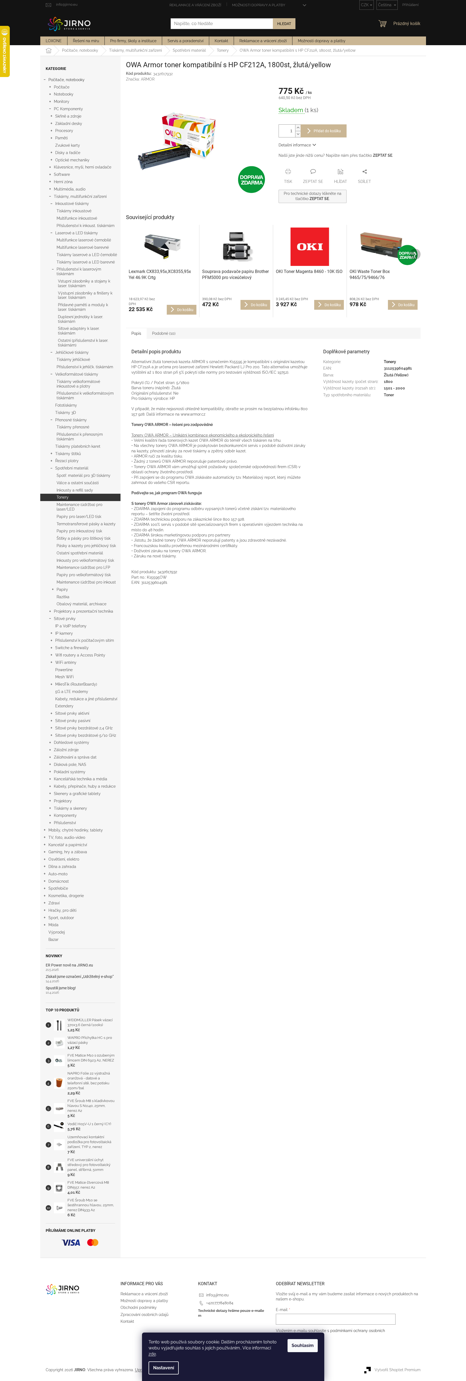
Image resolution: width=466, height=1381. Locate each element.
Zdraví (54, 903)
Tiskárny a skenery (70, 808)
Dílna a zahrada (62, 866)
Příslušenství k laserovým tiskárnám (79, 271)
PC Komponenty (68, 109)
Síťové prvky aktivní (72, 713)
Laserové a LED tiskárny (76, 233)
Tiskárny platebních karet (77, 446)
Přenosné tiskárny (71, 420)
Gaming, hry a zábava (67, 852)
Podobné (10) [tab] (163, 333)
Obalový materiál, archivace (81, 604)
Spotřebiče (58, 888)
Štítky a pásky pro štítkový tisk (83, 538)
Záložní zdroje (66, 750)
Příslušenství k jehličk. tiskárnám (85, 367)
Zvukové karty (67, 145)
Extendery (64, 706)
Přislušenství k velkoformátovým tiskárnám (85, 395)
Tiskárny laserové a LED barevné (86, 262)
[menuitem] (53, 40)
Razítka (63, 597)
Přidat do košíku (327, 131)
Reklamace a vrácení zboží (195, 5)
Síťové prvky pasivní (72, 721)
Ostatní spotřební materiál (80, 553)
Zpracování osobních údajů (144, 1314)
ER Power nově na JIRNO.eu (69, 965)
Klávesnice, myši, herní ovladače (82, 167)
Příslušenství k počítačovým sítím (84, 640)
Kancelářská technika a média (80, 779)
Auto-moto (57, 874)
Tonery (63, 497)
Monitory (61, 101)
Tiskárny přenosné (73, 427)
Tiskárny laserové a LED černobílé (87, 255)
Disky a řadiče (67, 153)
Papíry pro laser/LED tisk (79, 516)
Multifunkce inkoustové (77, 218)
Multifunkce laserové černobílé (84, 240)
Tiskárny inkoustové (74, 211)
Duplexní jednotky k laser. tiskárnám (80, 319)
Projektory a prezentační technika (83, 611)
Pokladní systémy (69, 772)
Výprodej (56, 932)
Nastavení (163, 1367)
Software (62, 174)
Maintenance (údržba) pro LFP (83, 567)
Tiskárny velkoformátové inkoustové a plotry (78, 383)
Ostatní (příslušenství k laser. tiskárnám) (83, 342)
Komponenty (65, 815)
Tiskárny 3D (65, 412)
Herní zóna (63, 182)
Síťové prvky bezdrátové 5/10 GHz (85, 735)
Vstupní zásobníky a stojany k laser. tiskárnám (84, 283)
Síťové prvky (65, 618)
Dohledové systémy (71, 742)
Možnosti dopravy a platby (258, 5)
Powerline (64, 670)
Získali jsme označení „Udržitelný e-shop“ (80, 977)
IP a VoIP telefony (71, 626)
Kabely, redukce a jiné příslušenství (86, 699)
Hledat (284, 24)
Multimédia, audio (69, 189)
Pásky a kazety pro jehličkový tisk (86, 546)
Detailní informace (295, 145)
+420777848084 (219, 1303)
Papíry (62, 589)
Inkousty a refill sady (75, 490)
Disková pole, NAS (70, 764)
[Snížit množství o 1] (298, 134)
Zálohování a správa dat (75, 757)
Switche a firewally (72, 648)
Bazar (53, 939)
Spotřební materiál (71, 468)
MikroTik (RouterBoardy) (76, 684)
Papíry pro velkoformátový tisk (84, 575)
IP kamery (64, 633)
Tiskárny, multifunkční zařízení (80, 196)
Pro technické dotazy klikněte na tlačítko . (312, 196)
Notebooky (63, 94)
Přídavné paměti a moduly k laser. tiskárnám (83, 307)
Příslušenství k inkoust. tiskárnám (86, 225)
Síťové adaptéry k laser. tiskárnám (79, 330)
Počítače (61, 87)
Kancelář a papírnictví (67, 845)
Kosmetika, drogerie (66, 896)
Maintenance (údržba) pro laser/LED (79, 506)
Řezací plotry (67, 461)
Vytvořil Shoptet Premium (398, 1369)
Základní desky (68, 123)
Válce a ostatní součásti (78, 483)
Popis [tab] (136, 333)
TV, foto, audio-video (66, 837)
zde (152, 1354)
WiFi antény (65, 662)
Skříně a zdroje (68, 116)
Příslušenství (65, 823)
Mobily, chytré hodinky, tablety (75, 830)
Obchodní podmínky (139, 1307)
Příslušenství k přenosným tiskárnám (80, 436)
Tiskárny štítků (68, 454)
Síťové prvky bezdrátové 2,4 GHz (84, 728)
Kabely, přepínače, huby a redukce (85, 786)
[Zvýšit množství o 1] (298, 128)
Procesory (64, 130)
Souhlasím (303, 1345)
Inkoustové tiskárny (72, 203)
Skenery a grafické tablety (77, 793)
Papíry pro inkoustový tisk (79, 531)
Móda (53, 925)
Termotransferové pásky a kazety (86, 524)
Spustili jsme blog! (61, 988)
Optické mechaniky (72, 160)
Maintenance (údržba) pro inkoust (86, 582)
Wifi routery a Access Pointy (80, 655)
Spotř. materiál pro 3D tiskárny (83, 475)
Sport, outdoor (61, 918)
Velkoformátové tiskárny (76, 374)
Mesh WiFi (64, 677)
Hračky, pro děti (62, 910)
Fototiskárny (66, 405)
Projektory (63, 801)
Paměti (61, 138)
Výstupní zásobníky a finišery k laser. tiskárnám (85, 295)
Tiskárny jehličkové (73, 359)
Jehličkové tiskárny (72, 352)
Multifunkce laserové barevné (83, 247)
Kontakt (127, 1321)
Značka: (140, 79)
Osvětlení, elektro (63, 859)
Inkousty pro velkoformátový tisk (85, 560)
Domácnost (58, 881)
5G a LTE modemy (71, 691)
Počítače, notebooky (66, 80)
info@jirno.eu (217, 1295)
